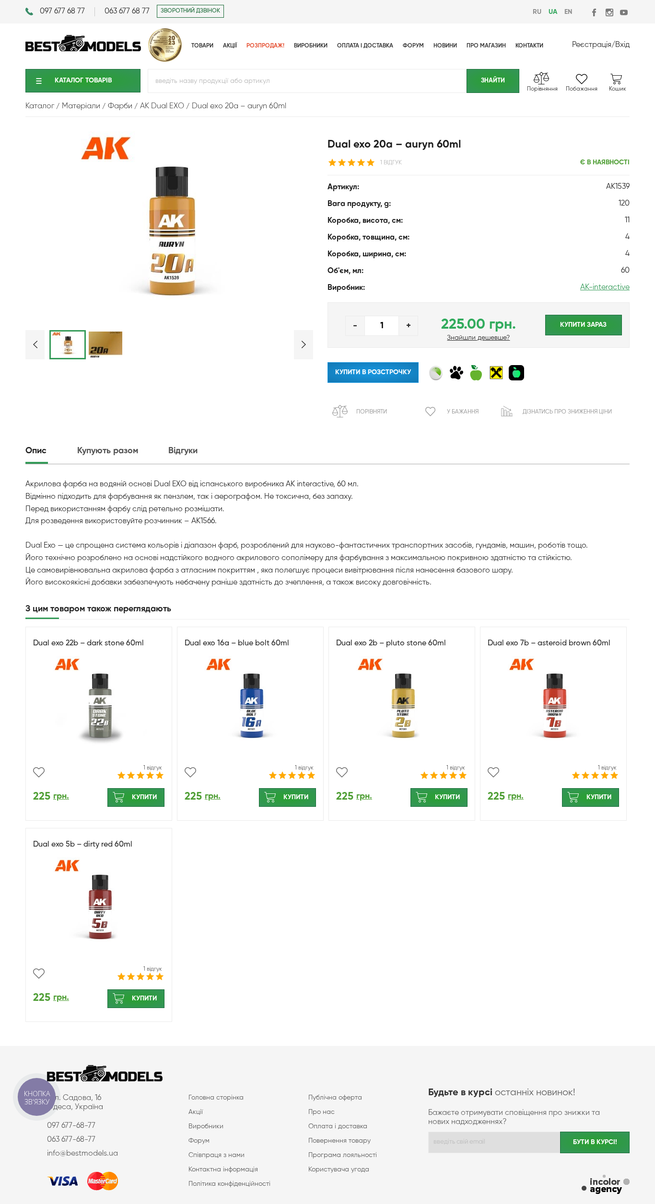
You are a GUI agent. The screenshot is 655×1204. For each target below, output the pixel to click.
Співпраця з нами (216, 1155)
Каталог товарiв (83, 80)
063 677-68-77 (71, 1140)
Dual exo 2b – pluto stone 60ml (391, 643)
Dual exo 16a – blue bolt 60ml (237, 643)
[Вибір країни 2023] (165, 60)
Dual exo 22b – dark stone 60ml (88, 643)
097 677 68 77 (62, 11)
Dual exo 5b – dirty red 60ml (82, 845)
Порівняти (371, 412)
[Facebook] (595, 12)
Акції (195, 1112)
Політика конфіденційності (229, 1184)
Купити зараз (583, 324)
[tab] (50, 451)
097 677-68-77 (71, 1126)
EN (568, 12)
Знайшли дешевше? (478, 337)
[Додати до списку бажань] (39, 772)
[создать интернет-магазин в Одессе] (606, 1185)
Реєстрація (591, 45)
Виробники (205, 1126)
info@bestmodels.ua (82, 1154)
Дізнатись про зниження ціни (567, 412)
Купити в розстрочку (373, 372)
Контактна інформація (223, 1169)
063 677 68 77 (127, 11)
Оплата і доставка (337, 1126)
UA (553, 12)
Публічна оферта (335, 1097)
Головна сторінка (216, 1097)
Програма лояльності (342, 1155)
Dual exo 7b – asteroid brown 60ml (549, 643)
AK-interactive (605, 287)
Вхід (622, 45)
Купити (144, 797)
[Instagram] (609, 12)
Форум (199, 1140)
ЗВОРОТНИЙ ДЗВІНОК (190, 11)
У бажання (463, 412)
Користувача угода (338, 1169)
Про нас (321, 1112)
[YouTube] (624, 12)
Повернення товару (339, 1140)
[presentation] (50, 451)
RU (537, 12)
